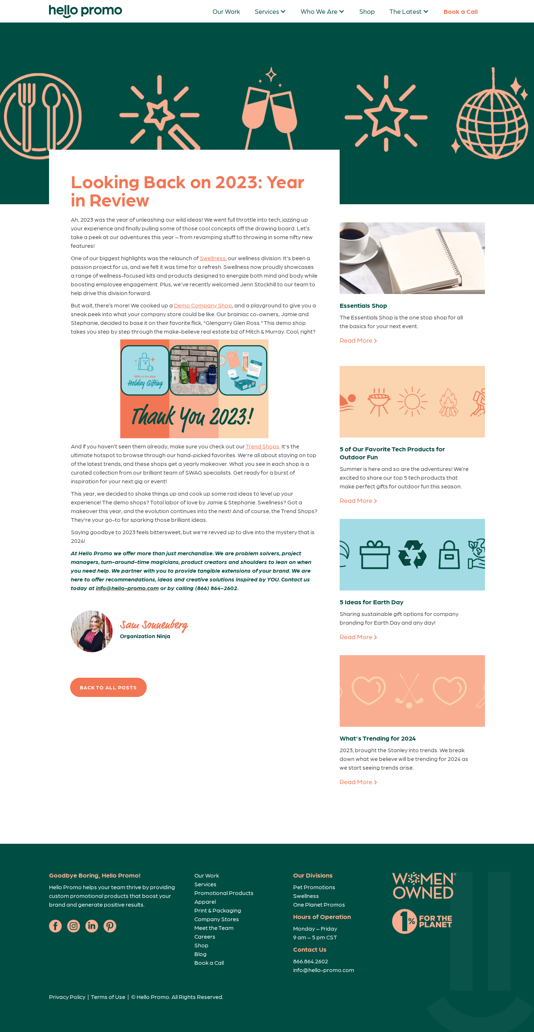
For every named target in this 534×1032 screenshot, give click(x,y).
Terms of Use (108, 996)
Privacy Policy (67, 996)
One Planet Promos (319, 904)
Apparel (205, 901)
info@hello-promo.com (323, 969)
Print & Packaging (217, 910)
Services (205, 883)
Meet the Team (214, 927)
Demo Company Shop (203, 305)
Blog (200, 953)
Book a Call (461, 11)
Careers (204, 936)
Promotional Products (224, 892)
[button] (270, 11)
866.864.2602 (310, 961)
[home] (85, 11)
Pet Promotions (314, 886)
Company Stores (216, 918)
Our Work (226, 11)
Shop (367, 11)
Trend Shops (262, 446)
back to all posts (108, 687)
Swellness (213, 257)
